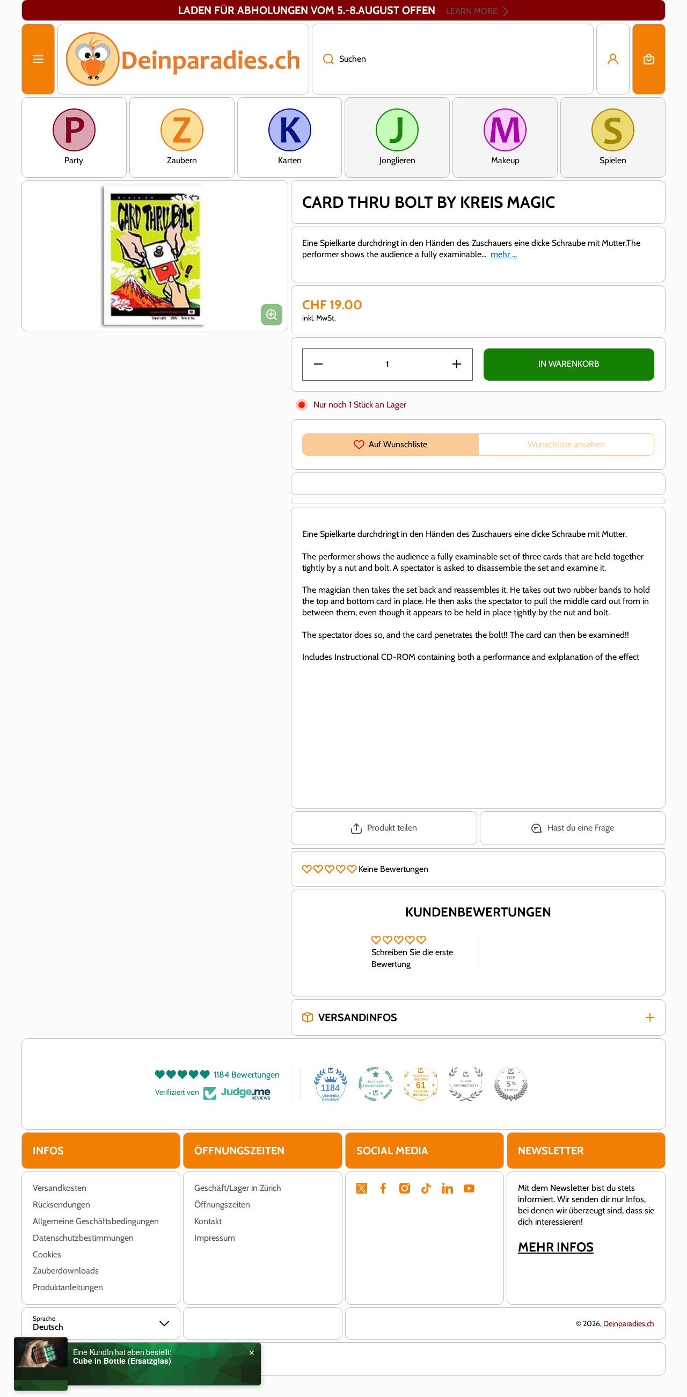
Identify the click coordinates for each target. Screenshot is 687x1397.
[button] (649, 59)
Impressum (214, 1238)
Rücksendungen (61, 1204)
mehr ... (504, 254)
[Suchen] (323, 59)
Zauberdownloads (66, 1270)
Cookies (47, 1254)
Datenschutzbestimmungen (83, 1238)
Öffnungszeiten (222, 1204)
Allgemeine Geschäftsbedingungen (96, 1221)
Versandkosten (59, 1188)
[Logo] (183, 59)
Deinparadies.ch (628, 1323)
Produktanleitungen (68, 1287)
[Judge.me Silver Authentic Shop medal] (466, 1084)
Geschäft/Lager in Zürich (237, 1188)
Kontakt (208, 1221)
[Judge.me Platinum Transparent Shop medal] (376, 1084)
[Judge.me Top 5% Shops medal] (511, 1084)
